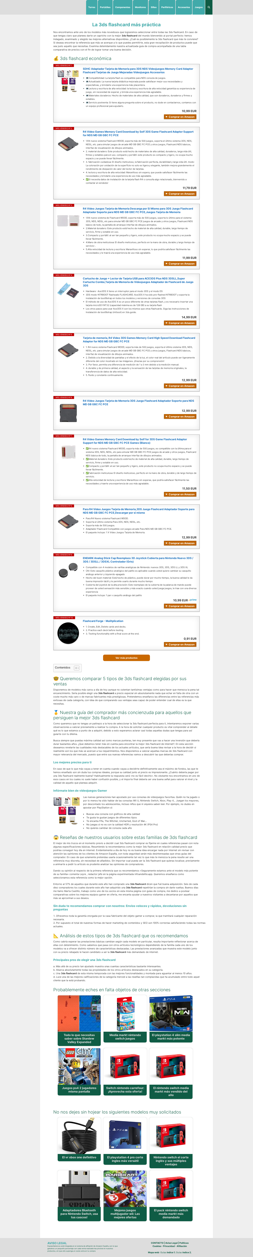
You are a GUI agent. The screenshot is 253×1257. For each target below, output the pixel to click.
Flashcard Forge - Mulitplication (103, 621)
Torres (91, 7)
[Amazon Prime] (192, 600)
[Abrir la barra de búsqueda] (208, 7)
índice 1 (171, 1252)
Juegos (199, 7)
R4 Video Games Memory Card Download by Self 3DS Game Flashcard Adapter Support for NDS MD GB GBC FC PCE (138, 133)
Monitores (140, 7)
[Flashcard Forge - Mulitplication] (68, 633)
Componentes (122, 7)
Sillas (154, 7)
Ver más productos (126, 657)
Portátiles (105, 7)
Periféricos (167, 7)
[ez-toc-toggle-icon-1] (75, 668)
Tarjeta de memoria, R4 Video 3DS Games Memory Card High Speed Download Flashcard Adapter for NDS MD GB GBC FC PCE (139, 339)
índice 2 (186, 1252)
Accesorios (184, 7)
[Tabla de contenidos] (76, 668)
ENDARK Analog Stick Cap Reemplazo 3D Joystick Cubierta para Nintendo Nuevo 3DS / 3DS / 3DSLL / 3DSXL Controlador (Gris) (138, 560)
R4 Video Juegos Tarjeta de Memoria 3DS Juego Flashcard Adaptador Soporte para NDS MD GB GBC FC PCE (138, 402)
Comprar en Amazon (182, 116)
